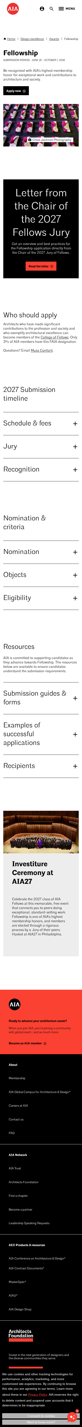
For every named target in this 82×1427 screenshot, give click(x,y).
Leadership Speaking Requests (29, 1223)
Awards (54, 39)
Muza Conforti (42, 350)
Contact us (16, 1119)
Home (11, 39)
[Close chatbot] (77, 1411)
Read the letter (39, 266)
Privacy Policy (37, 1394)
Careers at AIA (18, 1105)
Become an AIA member (25, 1043)
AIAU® (13, 1295)
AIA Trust (15, 1168)
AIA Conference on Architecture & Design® (37, 1258)
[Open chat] (72, 1417)
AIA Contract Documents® (26, 1268)
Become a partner (20, 1209)
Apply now (13, 91)
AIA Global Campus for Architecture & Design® (40, 1092)
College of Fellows (54, 337)
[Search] (51, 8)
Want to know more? (41, 1422)
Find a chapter (18, 1196)
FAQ (11, 1133)
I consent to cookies (41, 1416)
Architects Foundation (23, 1182)
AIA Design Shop (20, 1309)
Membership (17, 1078)
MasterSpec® (17, 1282)
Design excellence (32, 39)
